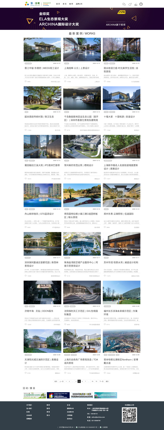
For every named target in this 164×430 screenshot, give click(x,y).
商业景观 (73, 355)
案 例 (71, 4)
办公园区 (67, 257)
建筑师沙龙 (70, 408)
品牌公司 (79, 4)
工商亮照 (104, 427)
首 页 (58, 4)
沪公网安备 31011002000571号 (87, 427)
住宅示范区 (28, 63)
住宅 (26, 160)
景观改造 (67, 355)
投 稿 (28, 412)
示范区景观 (107, 306)
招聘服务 (29, 419)
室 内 (48, 415)
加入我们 (29, 408)
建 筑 (48, 408)
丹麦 (105, 355)
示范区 (66, 63)
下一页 (101, 381)
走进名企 (69, 419)
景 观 (48, 412)
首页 (55, 381)
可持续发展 (111, 355)
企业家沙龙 (70, 412)
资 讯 (64, 4)
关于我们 (29, 405)
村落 (26, 112)
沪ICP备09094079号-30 (66, 427)
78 (92, 381)
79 (96, 381)
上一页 (61, 381)
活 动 (68, 405)
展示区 (66, 112)
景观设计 (112, 63)
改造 (117, 355)
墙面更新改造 (107, 160)
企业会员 (29, 415)
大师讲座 (69, 415)
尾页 (107, 381)
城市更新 (27, 257)
